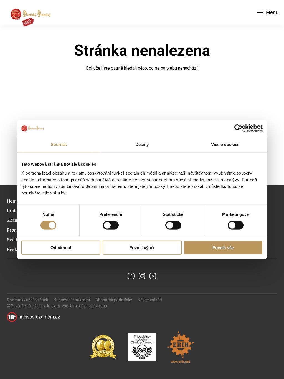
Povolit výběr (142, 247)
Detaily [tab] (142, 144)
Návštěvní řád (150, 300)
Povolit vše (223, 247)
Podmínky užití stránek (27, 300)
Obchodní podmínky (113, 300)
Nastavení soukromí (72, 300)
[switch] (111, 225)
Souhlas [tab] (59, 144)
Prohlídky (16, 210)
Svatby (14, 239)
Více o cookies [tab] (225, 144)
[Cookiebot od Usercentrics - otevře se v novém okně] (238, 128)
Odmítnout (60, 247)
